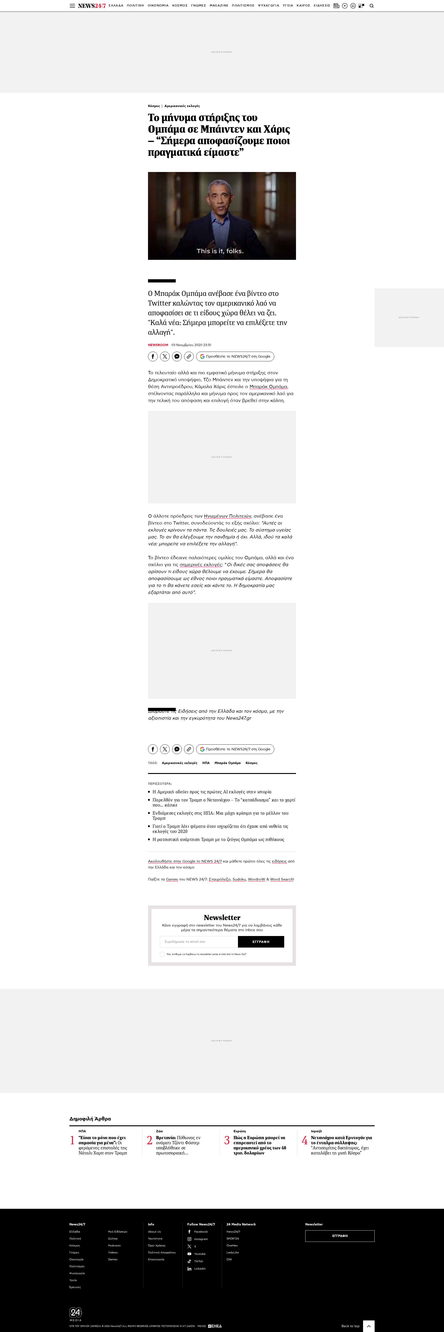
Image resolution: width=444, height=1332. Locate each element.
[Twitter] (165, 356)
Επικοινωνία (156, 1259)
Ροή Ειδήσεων (117, 1231)
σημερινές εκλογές (201, 564)
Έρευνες (75, 1287)
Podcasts (114, 1245)
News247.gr (238, 718)
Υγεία (73, 1280)
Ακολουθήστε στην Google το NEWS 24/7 (185, 861)
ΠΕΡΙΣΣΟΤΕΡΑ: (160, 784)
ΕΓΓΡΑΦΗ (340, 1236)
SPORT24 (233, 1238)
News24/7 (233, 1231)
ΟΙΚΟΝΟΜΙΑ (158, 5)
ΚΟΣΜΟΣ (180, 5)
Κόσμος (154, 106)
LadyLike (233, 1252)
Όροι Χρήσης (157, 1245)
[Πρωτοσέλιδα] (336, 6)
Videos (113, 1252)
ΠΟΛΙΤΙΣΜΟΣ (243, 5)
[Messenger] (177, 356)
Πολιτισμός (77, 1266)
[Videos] (345, 6)
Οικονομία (76, 1259)
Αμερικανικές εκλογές (182, 106)
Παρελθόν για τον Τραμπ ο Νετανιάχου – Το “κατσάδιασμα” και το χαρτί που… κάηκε (224, 802)
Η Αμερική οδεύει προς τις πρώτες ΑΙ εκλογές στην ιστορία (212, 792)
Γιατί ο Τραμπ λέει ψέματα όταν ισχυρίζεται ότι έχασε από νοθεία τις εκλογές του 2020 (220, 829)
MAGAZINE (219, 5)
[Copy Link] (189, 356)
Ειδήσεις (187, 711)
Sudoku (239, 879)
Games (172, 879)
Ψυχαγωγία (77, 1273)
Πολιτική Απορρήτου (162, 1252)
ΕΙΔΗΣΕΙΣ (322, 5)
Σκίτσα (112, 1238)
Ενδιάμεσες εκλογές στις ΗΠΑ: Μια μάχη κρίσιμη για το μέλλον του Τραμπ (220, 815)
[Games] (361, 6)
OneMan (232, 1245)
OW (229, 1259)
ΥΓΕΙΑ (288, 5)
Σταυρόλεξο (220, 879)
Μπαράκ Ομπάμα (268, 386)
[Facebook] (153, 356)
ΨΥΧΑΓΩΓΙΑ (268, 5)
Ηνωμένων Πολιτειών (227, 516)
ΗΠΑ (206, 763)
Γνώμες (74, 1252)
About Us (154, 1231)
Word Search (281, 879)
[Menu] (72, 6)
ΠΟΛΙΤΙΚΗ (135, 5)
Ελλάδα (74, 1231)
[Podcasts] (353, 6)
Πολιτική (75, 1238)
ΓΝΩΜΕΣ (198, 5)
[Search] (372, 6)
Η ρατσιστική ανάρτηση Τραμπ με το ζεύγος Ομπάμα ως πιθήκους (218, 839)
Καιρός (303, 5)
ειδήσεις (279, 861)
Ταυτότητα (155, 1238)
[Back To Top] (369, 1326)
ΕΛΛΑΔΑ (116, 5)
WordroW (256, 879)
